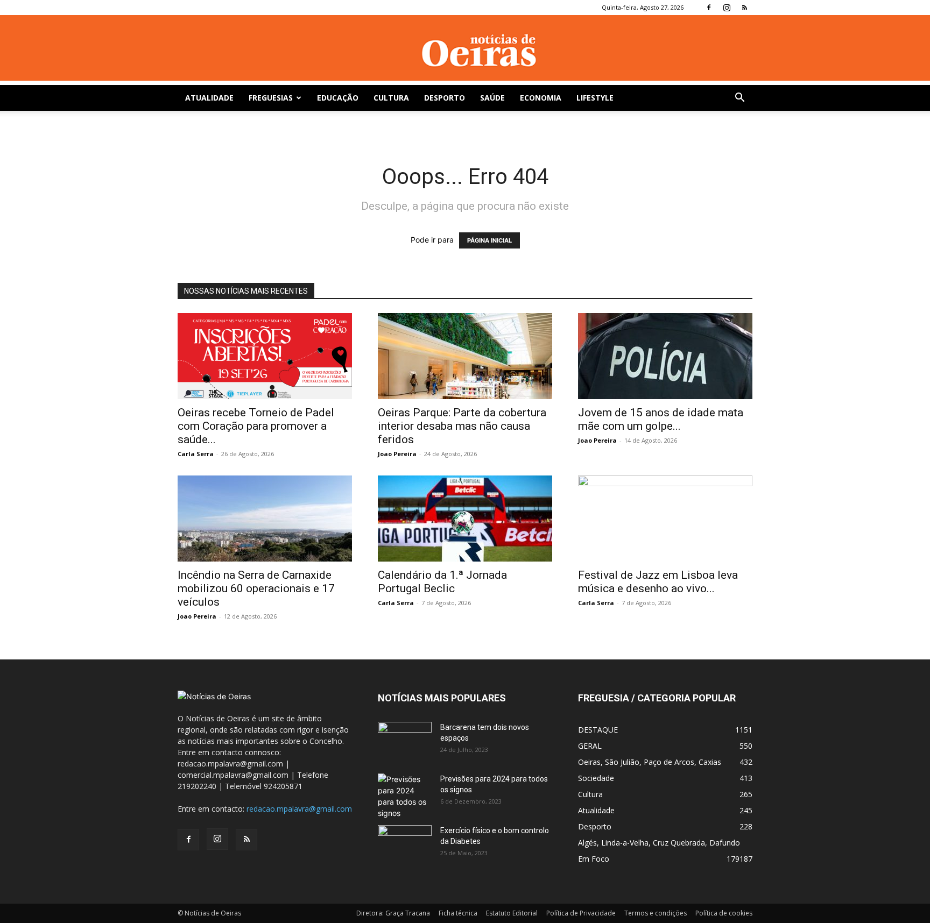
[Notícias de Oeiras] (465, 50)
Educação (337, 98)
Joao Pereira (397, 454)
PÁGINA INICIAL (489, 240)
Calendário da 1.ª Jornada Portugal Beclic (442, 582)
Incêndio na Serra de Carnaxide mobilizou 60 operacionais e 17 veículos (256, 588)
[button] (739, 99)
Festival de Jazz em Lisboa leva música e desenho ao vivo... (658, 582)
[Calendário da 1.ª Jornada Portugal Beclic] (465, 518)
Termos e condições (655, 913)
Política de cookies (723, 913)
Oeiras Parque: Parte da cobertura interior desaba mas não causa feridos (462, 426)
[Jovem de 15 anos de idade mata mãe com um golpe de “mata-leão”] (665, 356)
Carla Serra (196, 454)
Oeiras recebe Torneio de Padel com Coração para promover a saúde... (256, 426)
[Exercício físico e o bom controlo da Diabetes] (405, 844)
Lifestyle (595, 98)
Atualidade (209, 98)
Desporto (444, 98)
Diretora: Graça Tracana (393, 913)
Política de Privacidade (581, 913)
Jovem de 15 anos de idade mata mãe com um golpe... (660, 419)
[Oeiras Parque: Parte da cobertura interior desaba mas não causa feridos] (465, 356)
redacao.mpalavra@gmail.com (299, 809)
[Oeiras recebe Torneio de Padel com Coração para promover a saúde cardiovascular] (265, 356)
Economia (540, 98)
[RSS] (744, 7)
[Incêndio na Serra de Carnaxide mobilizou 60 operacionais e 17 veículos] (265, 518)
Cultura (391, 98)
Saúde (492, 98)
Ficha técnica (458, 913)
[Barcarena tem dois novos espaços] (405, 740)
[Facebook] (709, 7)
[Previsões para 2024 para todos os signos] (405, 796)
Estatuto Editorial (512, 913)
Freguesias (271, 98)
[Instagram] (726, 7)
